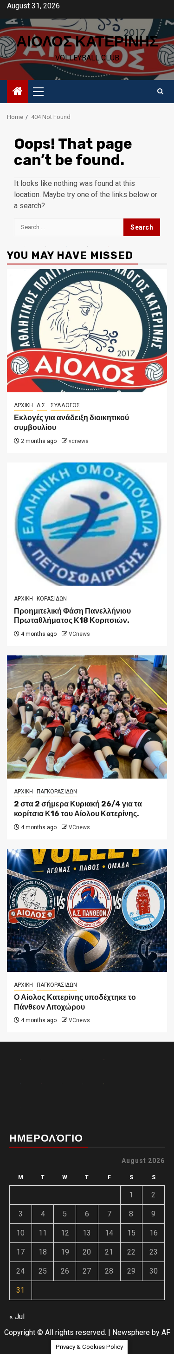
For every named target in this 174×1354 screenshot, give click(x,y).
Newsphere (131, 1332)
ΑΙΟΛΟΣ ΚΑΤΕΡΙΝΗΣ (87, 41)
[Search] (160, 91)
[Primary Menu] (42, 91)
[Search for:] (68, 227)
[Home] (18, 92)
